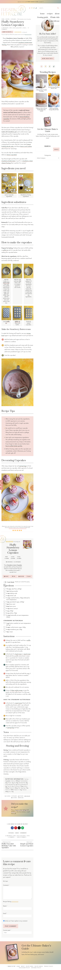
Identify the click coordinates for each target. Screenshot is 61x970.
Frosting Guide (42, 17)
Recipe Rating (7, 901)
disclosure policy (28, 34)
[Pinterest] (32, 8)
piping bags (22, 466)
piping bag (10, 727)
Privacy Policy (48, 966)
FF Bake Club (54, 17)
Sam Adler (5, 27)
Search (56, 149)
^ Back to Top (11, 966)
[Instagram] (30, 8)
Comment (6, 885)
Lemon (17, 832)
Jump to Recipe (6, 32)
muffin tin (5, 250)
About (57, 14)
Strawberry (23, 832)
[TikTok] (36, 8)
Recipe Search (39, 966)
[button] (15, 32)
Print (6, 576)
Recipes (50, 14)
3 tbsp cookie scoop (16, 690)
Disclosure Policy (24, 967)
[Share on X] (19, 827)
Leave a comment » (22, 837)
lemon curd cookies (26, 146)
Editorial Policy (36, 967)
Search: (47, 146)
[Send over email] (22, 827)
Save (29, 576)
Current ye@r (7, 930)
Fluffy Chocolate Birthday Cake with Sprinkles (9, 845)
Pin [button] (14, 576)
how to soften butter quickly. (14, 446)
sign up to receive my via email (30, 1)
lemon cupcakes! (12, 155)
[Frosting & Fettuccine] (13, 10)
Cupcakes (13, 19)
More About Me (47, 58)
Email (5, 913)
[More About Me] (47, 25)
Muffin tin (17, 321)
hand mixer (18, 654)
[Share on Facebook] (12, 827)
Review (22, 576)
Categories (47, 155)
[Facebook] (34, 8)
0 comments (11, 837)
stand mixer (6, 283)
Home (42, 14)
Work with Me (54, 21)
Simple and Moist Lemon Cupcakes (26, 844)
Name (5, 906)
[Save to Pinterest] (15, 827)
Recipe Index (29, 966)
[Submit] (58, 8)
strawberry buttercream (8, 161)
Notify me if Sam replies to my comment (16, 921)
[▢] (5, 589)
